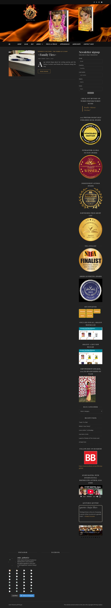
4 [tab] (87, 537)
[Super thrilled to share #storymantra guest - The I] (17, 570)
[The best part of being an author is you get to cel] (10, 573)
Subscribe (90, 93)
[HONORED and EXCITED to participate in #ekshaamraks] (10, 585)
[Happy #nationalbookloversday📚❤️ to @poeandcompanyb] (31, 588)
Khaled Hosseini (90, 516)
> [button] (100, 530)
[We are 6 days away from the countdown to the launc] (31, 576)
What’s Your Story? (84, 426)
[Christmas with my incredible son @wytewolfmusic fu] (17, 582)
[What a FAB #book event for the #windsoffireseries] (24, 585)
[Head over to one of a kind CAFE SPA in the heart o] (10, 576)
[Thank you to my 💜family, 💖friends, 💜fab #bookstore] (31, 579)
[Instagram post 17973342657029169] (10, 579)
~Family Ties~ (47, 54)
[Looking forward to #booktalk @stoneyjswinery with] (10, 588)
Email (80, 58)
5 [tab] (89, 537)
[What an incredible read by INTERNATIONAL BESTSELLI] (10, 570)
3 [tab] (85, 537)
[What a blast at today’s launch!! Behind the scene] (17, 576)
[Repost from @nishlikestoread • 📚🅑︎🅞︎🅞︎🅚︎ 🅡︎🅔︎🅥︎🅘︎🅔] (31, 591)
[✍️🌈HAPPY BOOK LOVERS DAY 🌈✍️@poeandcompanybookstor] (10, 591)
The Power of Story (60, 51)
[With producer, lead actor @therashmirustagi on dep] (17, 573)
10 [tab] (99, 537)
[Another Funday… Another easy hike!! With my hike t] (24, 591)
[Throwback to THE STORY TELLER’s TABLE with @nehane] (17, 579)
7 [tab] (93, 537)
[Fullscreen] (100, 496)
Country (81, 65)
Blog (26, 44)
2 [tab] (83, 537)
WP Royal (19, 604)
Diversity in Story (45, 51)
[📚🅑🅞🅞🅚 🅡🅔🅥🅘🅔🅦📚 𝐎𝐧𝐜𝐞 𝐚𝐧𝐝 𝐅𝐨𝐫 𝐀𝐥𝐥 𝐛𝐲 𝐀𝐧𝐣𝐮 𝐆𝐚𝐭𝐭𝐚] (17, 591)
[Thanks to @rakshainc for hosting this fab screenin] (24, 573)
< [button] (81, 530)
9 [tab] (97, 537)
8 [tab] (95, 537)
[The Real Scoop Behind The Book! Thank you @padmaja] (31, 573)
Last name (82, 72)
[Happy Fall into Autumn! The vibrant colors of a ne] (17, 588)
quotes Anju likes (88, 507)
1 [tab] (81, 537)
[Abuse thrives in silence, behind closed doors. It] (17, 585)
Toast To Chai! (83, 422)
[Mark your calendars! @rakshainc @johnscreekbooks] (31, 582)
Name (80, 79)
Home (19, 44)
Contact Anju (89, 44)
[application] (90, 491)
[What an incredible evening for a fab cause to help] (31, 585)
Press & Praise (51, 44)
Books (38, 44)
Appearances (64, 44)
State (80, 86)
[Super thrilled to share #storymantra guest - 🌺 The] (31, 570)
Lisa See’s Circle (83, 434)
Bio (32, 44)
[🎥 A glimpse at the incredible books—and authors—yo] (24, 588)
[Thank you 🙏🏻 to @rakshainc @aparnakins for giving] (24, 582)
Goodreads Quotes (98, 520)
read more (44, 71)
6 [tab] (91, 537)
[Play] (81, 496)
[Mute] (97, 496)
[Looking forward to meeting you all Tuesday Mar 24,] (24, 579)
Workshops (76, 44)
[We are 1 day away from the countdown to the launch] (24, 576)
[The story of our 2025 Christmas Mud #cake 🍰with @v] (10, 582)
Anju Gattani (41, 58)
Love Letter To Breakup (86, 430)
